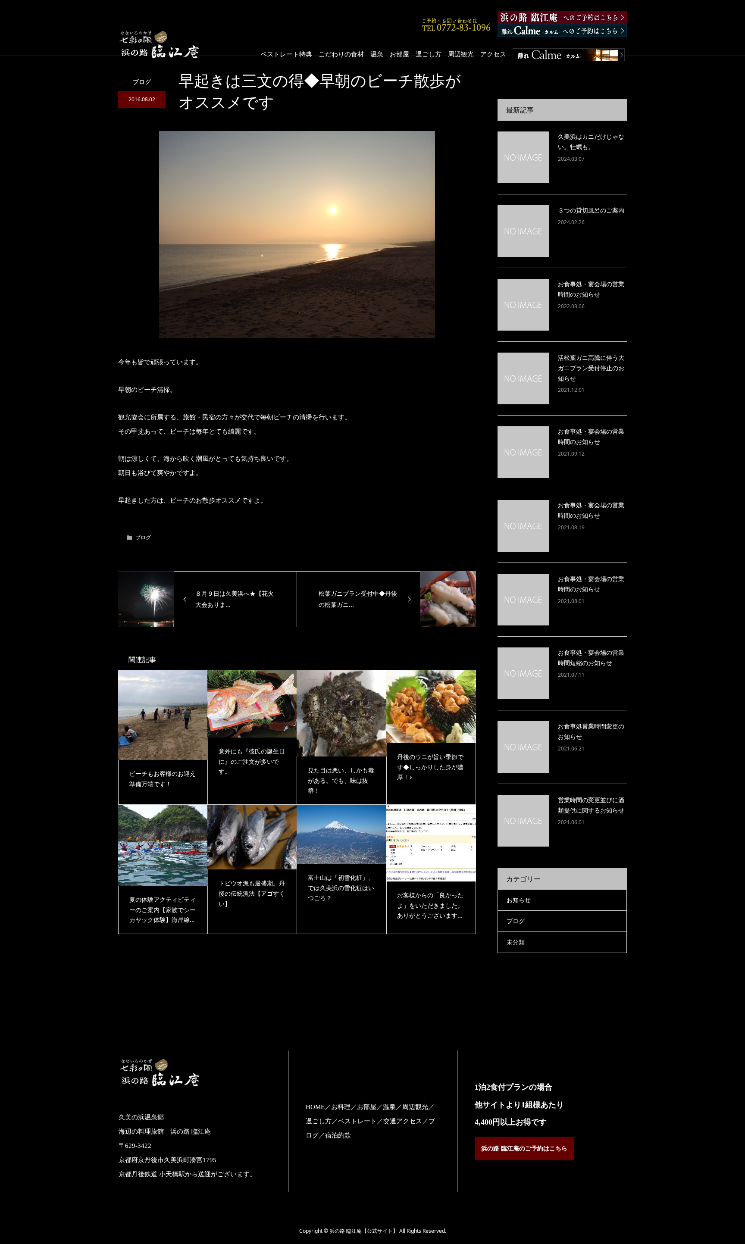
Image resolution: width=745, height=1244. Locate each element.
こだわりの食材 (341, 54)
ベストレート (357, 1121)
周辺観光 (461, 54)
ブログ (142, 82)
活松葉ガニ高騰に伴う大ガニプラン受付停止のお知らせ (591, 367)
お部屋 (399, 54)
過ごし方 (428, 54)
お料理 (341, 1106)
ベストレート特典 (286, 54)
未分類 (516, 942)
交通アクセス (402, 1121)
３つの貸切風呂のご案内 (591, 210)
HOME (315, 1106)
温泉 (376, 54)
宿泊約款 (338, 1135)
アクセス (493, 54)
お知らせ (519, 900)
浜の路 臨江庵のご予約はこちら (524, 1148)
